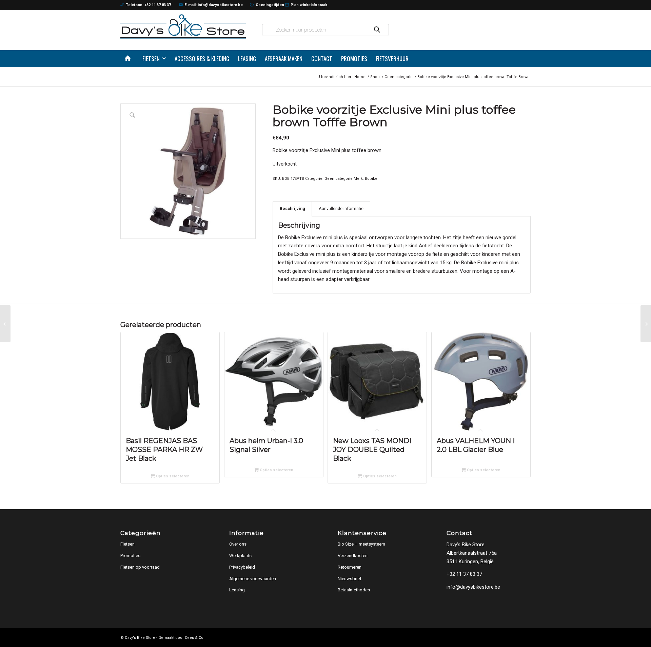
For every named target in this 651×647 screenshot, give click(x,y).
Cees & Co (194, 637)
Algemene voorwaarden (252, 578)
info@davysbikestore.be (473, 587)
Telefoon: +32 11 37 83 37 (148, 5)
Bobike (371, 178)
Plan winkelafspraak (309, 5)
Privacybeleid (242, 567)
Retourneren (349, 567)
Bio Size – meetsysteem (361, 544)
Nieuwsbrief (349, 578)
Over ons (237, 544)
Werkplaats (240, 555)
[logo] (183, 26)
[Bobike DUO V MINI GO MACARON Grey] (5, 323)
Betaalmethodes (354, 589)
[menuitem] (129, 58)
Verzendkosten (353, 555)
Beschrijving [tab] (292, 208)
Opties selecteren (172, 476)
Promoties (130, 555)
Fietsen (127, 544)
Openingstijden (270, 5)
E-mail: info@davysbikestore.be (213, 5)
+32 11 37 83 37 (464, 574)
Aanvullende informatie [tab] (341, 208)
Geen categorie (338, 178)
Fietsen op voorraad (140, 567)
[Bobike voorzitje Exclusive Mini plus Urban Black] (645, 323)
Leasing (237, 589)
